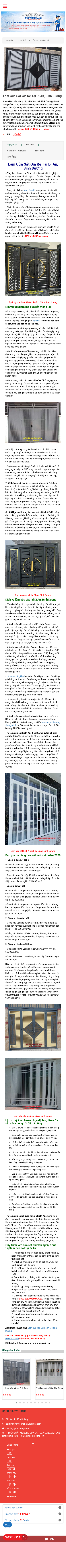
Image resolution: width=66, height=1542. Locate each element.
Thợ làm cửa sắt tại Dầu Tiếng (49, 1388)
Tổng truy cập (13, 1488)
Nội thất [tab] (30, 144)
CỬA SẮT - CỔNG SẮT (41, 40)
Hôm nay (11, 1457)
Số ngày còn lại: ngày (17, 1520)
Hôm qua (11, 1449)
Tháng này (11, 1473)
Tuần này (11, 1465)
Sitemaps (11, 1496)
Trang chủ (9, 40)
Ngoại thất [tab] (12, 144)
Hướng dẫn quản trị (14, 1507)
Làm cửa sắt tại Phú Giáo (16, 1388)
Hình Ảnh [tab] (11, 157)
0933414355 (12, 1537)
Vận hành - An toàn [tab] (16, 150)
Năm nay (11, 1480)
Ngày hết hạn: (17, 1514)
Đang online (12, 1445)
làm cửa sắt (29, 190)
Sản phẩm (22, 40)
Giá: (8, 134)
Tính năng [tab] (40, 150)
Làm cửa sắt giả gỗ (16, 676)
